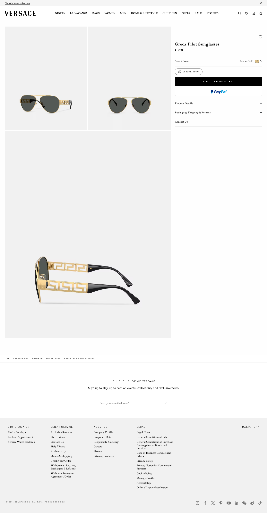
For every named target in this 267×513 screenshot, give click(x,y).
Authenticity (58, 451)
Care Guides (58, 437)
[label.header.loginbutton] (253, 13)
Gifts (186, 13)
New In (60, 13)
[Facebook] (205, 503)
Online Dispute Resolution (152, 487)
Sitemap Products (104, 456)
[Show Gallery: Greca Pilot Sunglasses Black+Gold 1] (46, 78)
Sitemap (98, 451)
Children (169, 13)
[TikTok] (260, 503)
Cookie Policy (144, 473)
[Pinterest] (221, 503)
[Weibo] (252, 503)
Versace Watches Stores (21, 442)
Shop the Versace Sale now (17, 3)
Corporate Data (102, 437)
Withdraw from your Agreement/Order (63, 475)
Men (123, 13)
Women (110, 13)
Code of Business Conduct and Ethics (154, 454)
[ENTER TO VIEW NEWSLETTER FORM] (166, 403)
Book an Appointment (20, 437)
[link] (7, 358)
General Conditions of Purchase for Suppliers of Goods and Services (155, 445)
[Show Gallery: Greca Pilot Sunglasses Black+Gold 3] (88, 234)
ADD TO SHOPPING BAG (218, 81)
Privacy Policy (145, 460)
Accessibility (144, 482)
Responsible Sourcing (106, 442)
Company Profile (103, 432)
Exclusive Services (61, 432)
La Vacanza (79, 13)
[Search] (239, 13)
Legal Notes (143, 432)
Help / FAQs (58, 446)
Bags (96, 13)
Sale (198, 13)
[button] (260, 13)
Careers (98, 446)
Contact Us (57, 442)
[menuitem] (60, 13)
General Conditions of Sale (152, 437)
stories (213, 13)
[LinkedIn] (236, 503)
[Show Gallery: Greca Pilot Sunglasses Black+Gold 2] (129, 78)
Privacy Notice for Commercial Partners (154, 467)
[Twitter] (213, 503)
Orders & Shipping (61, 456)
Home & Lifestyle (144, 13)
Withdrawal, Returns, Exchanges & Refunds (63, 467)
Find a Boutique (17, 432)
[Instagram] (197, 503)
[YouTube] (228, 503)
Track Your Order (61, 460)
